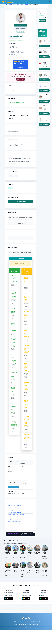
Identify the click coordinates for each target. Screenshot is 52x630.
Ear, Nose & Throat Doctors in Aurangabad (16, 507)
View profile (45, 43)
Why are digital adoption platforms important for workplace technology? (13, 359)
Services (35, 621)
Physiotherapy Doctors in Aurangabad (15, 512)
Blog (32, 621)
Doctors (10, 4)
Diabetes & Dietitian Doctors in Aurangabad (16, 514)
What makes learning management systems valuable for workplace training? (14, 408)
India (14, 4)
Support (24, 624)
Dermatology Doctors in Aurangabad (14, 521)
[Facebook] (9, 55)
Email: (22, 466)
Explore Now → (20, 79)
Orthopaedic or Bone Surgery (16, 40)
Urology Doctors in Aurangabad (13, 519)
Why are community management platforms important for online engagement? (14, 295)
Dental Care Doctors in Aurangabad (14, 505)
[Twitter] (11, 55)
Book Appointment (21, 25)
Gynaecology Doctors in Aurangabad (14, 510)
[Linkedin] (26, 618)
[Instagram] (16, 55)
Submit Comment (13, 487)
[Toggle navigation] (49, 1)
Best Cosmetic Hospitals (20, 74)
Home (6, 4)
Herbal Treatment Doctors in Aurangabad (15, 516)
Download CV (13, 57)
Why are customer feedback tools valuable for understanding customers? (14, 326)
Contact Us (19, 621)
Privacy (36, 624)
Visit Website (21, 31)
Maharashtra (19, 4)
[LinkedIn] (12, 55)
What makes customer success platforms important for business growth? (14, 342)
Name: (9, 466)
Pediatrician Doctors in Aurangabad (14, 523)
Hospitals (24, 621)
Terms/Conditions (30, 624)
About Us (14, 621)
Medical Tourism (18, 624)
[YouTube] (14, 55)
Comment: (10, 471)
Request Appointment (21, 201)
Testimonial (40, 621)
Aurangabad (25, 4)
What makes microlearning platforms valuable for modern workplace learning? (14, 375)
